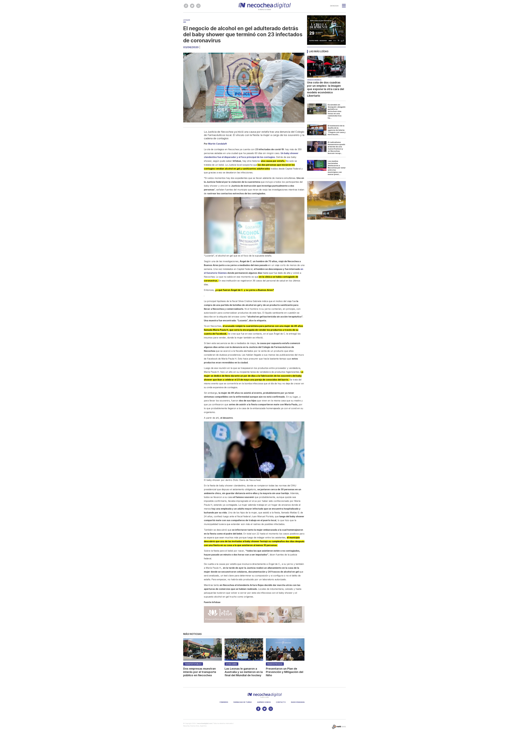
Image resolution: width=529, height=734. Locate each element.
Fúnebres (224, 702)
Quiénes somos (264, 702)
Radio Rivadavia (298, 702)
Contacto (281, 702)
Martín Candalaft (217, 143)
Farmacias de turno (242, 702)
